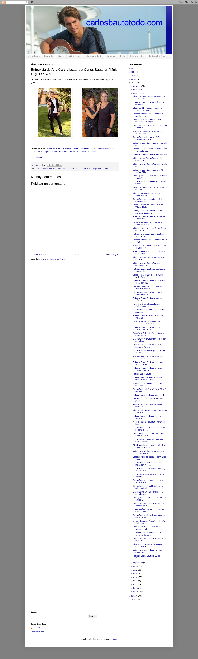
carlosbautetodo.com (40, 157)
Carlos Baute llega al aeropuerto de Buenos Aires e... (148, 293)
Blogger (114, 639)
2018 (133, 79)
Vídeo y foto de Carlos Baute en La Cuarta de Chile (147, 159)
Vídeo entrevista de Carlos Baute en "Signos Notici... (148, 206)
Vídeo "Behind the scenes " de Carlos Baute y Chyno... (148, 435)
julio (135, 570)
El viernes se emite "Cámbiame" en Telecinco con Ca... (148, 287)
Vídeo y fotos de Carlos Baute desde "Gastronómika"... (148, 452)
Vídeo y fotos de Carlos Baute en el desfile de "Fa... (148, 264)
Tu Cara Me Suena (158, 56)
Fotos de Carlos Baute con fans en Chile (150, 155)
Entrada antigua (111, 255)
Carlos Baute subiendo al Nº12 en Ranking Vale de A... (147, 138)
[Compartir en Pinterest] (60, 165)
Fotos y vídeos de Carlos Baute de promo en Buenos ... (147, 212)
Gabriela (37, 628)
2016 (133, 596)
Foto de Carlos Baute (142, 374)
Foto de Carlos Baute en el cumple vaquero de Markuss (147, 378)
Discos (61, 56)
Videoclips (74, 56)
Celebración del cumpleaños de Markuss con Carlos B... (146, 322)
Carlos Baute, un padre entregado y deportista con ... (148, 493)
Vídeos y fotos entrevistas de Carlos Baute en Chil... (148, 194)
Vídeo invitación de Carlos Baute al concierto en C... (148, 528)
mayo (135, 577)
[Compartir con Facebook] (57, 165)
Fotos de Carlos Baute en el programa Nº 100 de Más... (149, 363)
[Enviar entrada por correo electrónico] (44, 165)
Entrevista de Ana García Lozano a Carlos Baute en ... (147, 305)
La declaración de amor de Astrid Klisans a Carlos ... (147, 534)
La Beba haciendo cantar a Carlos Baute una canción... (147, 223)
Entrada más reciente (41, 255)
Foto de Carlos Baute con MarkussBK (148, 395)
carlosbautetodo (46, 169)
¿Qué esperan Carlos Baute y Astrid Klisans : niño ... (148, 357)
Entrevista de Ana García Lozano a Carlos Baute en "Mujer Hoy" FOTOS (80, 169)
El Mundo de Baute (92, 56)
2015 (133, 600)
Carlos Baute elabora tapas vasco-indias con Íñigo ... (147, 464)
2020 (133, 72)
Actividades (34, 56)
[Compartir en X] (54, 165)
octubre (136, 93)
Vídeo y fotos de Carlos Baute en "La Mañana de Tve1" (148, 504)
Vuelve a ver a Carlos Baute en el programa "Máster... (147, 346)
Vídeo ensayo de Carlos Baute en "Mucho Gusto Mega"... (147, 121)
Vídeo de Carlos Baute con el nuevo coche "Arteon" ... (148, 276)
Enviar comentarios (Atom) (54, 259)
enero (136, 592)
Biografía (48, 56)
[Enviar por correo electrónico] (48, 165)
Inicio (77, 255)
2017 (133, 83)
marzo (136, 584)
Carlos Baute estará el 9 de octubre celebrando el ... (148, 487)
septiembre (138, 563)
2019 (133, 76)
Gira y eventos (137, 56)
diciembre (137, 86)
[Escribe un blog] (51, 165)
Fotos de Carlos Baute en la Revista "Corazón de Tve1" (148, 369)
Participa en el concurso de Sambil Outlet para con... (147, 405)
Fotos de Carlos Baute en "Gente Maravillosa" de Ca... (147, 328)
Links (122, 56)
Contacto (111, 56)
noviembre (138, 90)
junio (135, 573)
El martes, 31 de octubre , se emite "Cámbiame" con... (147, 109)
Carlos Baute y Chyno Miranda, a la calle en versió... (148, 440)
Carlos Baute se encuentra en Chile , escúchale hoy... (148, 200)
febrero (136, 588)
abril (135, 581)
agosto (136, 566)
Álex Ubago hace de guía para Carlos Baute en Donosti (149, 446)
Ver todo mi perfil (38, 632)
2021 (133, 68)
